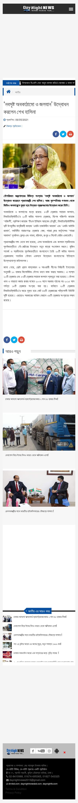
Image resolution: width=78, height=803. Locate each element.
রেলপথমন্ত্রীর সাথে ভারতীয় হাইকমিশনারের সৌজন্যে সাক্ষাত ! (29, 511)
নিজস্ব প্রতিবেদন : (14, 126)
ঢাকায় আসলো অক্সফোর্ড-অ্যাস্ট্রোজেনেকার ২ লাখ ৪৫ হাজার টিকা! (31, 399)
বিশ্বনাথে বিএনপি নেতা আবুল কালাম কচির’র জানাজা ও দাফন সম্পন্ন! (43, 82)
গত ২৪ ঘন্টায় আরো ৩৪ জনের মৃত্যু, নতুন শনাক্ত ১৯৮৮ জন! (37, 644)
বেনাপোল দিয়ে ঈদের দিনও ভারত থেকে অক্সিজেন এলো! (26, 455)
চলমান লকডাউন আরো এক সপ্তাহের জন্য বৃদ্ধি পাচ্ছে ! (36, 653)
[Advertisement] (39, 53)
